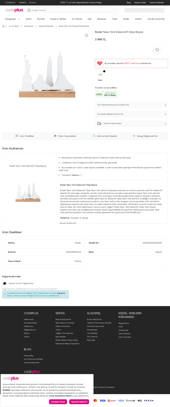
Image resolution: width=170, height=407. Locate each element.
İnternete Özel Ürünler (95, 326)
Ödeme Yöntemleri (63, 326)
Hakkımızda (28, 319)
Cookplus (31, 313)
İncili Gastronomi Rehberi (33, 359)
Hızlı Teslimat (92, 337)
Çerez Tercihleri (125, 337)
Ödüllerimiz (28, 326)
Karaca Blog (28, 356)
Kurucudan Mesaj (30, 323)
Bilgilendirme (124, 323)
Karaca (26, 337)
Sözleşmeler (123, 330)
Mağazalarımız (30, 330)
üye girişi (61, 293)
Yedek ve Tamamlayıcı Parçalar (99, 323)
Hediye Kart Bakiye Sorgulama (67, 343)
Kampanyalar (92, 330)
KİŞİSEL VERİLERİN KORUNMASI (130, 315)
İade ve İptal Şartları (63, 319)
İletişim (26, 333)
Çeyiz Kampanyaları (32, 362)
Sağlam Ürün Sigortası (64, 333)
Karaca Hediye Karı (94, 319)
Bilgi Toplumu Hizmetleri (65, 323)
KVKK (121, 327)
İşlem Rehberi (61, 337)
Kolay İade (91, 340)
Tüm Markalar (92, 333)
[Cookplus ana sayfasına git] (32, 372)
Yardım (58, 330)
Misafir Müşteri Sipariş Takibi (67, 340)
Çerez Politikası (124, 334)
